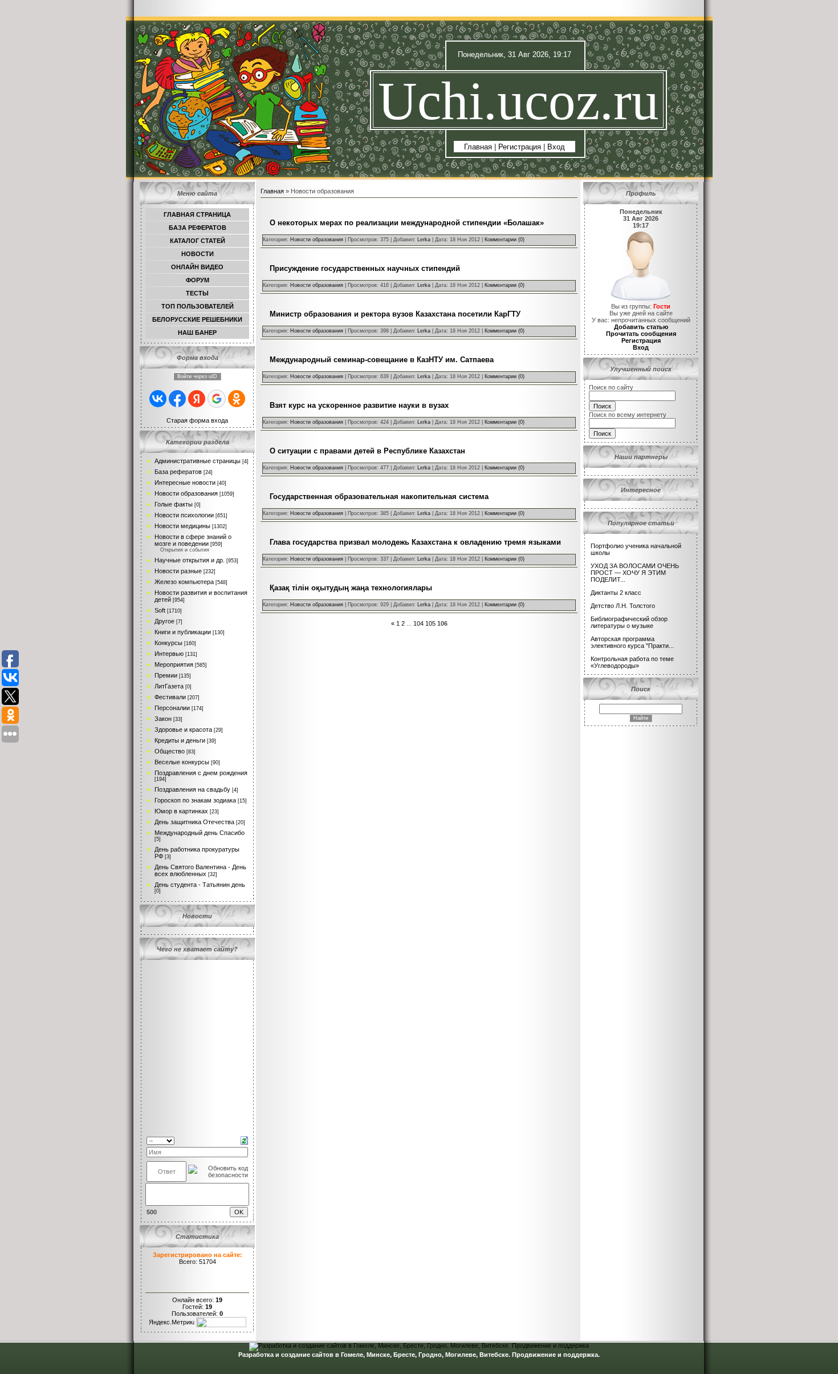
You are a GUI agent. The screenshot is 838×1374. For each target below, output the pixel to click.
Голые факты (173, 504)
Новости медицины (182, 525)
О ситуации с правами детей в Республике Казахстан (367, 451)
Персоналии (172, 707)
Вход (556, 147)
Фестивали (170, 697)
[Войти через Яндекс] (196, 398)
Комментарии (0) (504, 239)
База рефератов (178, 471)
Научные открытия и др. (189, 560)
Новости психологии (184, 515)
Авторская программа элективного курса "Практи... (632, 642)
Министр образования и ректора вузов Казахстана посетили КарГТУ (395, 314)
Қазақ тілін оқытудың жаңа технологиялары (351, 587)
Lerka (423, 239)
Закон (163, 718)
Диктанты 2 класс (616, 592)
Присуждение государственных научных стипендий (365, 268)
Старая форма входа (197, 420)
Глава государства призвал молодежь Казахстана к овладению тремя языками (415, 542)
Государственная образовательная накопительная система (379, 496)
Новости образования (186, 493)
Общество (169, 751)
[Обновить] (244, 1139)
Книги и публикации (182, 632)
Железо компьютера (184, 581)
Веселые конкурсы (181, 762)
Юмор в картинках (181, 811)
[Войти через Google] (217, 399)
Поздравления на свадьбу (192, 789)
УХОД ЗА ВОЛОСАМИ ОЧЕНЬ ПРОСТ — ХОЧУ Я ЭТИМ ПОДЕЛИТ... (635, 572)
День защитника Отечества (194, 821)
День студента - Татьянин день (199, 884)
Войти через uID (197, 376)
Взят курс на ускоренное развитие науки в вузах (359, 405)
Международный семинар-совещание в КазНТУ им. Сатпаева (382, 359)
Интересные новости (184, 482)
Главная (478, 147)
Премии (165, 675)
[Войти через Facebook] (177, 398)
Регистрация (519, 147)
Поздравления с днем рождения (200, 772)
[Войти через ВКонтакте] (157, 398)
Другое (164, 621)
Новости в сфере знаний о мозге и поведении (192, 540)
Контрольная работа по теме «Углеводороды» (632, 662)
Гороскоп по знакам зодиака (195, 800)
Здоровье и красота (183, 729)
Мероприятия (173, 664)
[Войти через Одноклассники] (236, 398)
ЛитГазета (169, 686)
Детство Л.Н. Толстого (623, 605)
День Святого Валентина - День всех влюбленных (200, 870)
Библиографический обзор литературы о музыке (629, 622)
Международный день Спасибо (199, 832)
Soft (159, 610)
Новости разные (178, 571)
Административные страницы (197, 460)
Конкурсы (168, 642)
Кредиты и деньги (179, 740)
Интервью (169, 653)
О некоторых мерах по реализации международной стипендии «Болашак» (407, 222)
